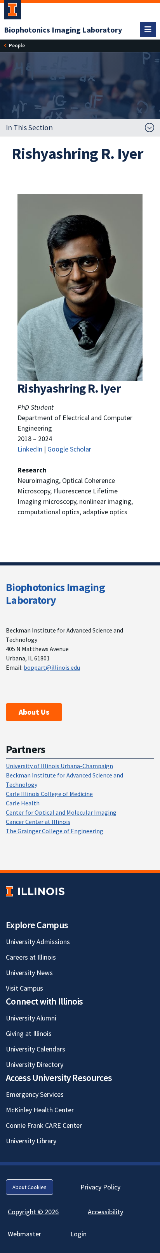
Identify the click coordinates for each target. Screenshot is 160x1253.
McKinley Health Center (40, 1109)
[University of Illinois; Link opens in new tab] (35, 891)
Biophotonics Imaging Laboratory (55, 593)
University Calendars (35, 1048)
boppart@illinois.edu (52, 667)
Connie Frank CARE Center (44, 1125)
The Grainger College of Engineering (54, 831)
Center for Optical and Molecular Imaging (61, 812)
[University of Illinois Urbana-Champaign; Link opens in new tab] (12, 11)
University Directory (34, 1064)
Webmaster (24, 1233)
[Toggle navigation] (148, 29)
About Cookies (29, 1187)
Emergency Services (35, 1094)
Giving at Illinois (29, 1033)
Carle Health (23, 803)
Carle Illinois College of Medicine (49, 794)
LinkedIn (29, 449)
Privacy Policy (100, 1186)
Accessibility (105, 1211)
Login (78, 1233)
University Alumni (31, 1017)
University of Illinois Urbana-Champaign (59, 766)
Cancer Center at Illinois (38, 822)
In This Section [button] (29, 127)
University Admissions (38, 941)
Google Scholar (69, 449)
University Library (31, 1140)
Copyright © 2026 (33, 1211)
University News (29, 972)
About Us (34, 712)
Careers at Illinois (31, 957)
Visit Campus (24, 988)
